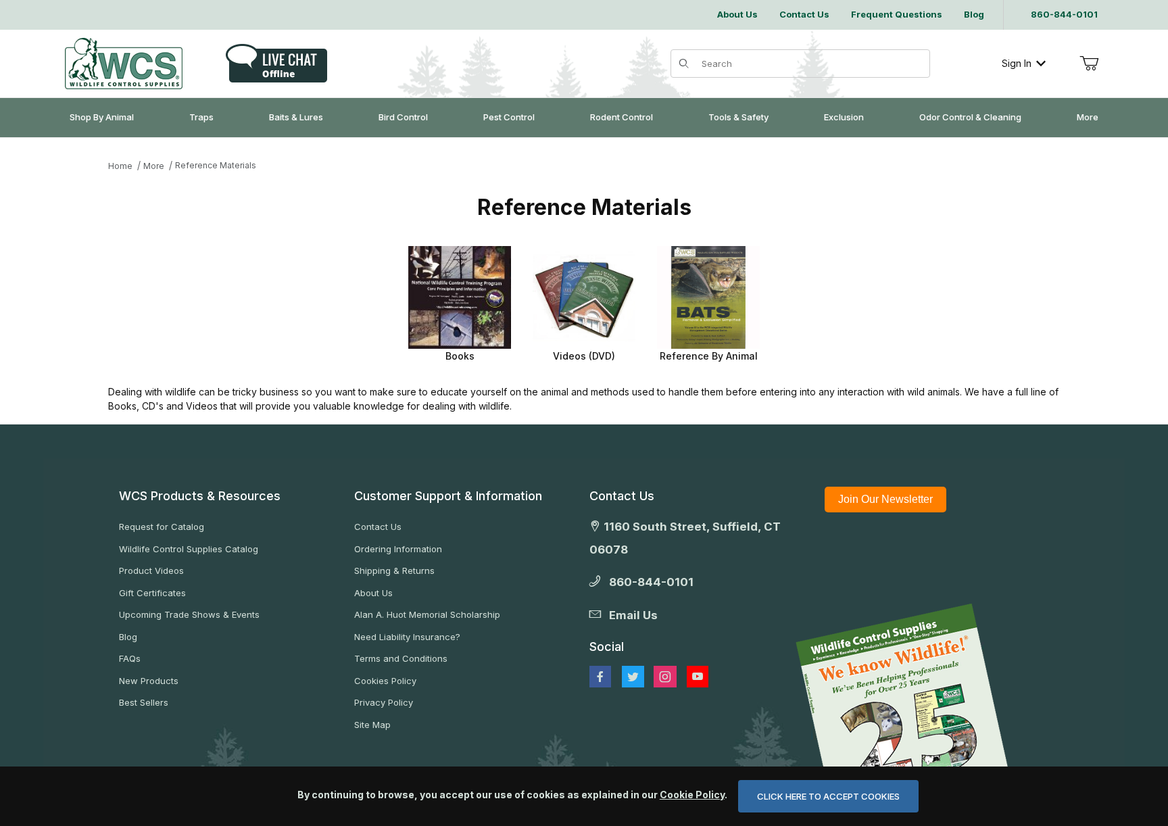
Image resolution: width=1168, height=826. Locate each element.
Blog (128, 636)
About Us (373, 592)
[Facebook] (600, 676)
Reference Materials (215, 165)
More (153, 166)
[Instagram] (665, 676)
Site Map (372, 724)
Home (120, 166)
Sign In (1016, 63)
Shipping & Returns (394, 570)
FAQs (130, 658)
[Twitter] (633, 676)
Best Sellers (143, 702)
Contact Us (378, 526)
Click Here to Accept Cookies (828, 796)
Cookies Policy (385, 680)
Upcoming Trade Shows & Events (189, 614)
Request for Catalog (161, 526)
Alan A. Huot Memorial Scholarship (427, 614)
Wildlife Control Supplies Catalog (188, 548)
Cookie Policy (692, 794)
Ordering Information (398, 548)
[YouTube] (697, 676)
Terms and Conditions (400, 658)
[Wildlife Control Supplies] (123, 63)
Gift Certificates (152, 592)
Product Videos (151, 570)
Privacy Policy (383, 702)
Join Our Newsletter (885, 499)
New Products (148, 680)
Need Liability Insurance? (407, 636)
